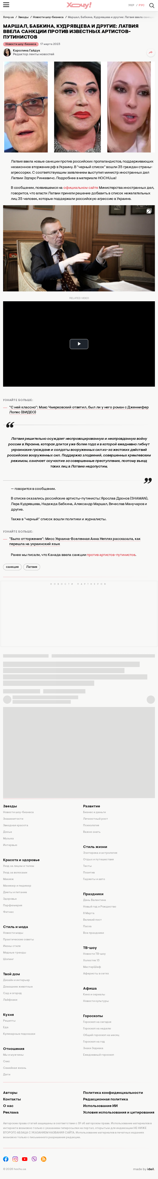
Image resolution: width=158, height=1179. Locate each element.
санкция (12, 567)
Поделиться (151, 52)
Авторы (10, 1093)
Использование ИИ (100, 1106)
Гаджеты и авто (94, 879)
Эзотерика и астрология (100, 853)
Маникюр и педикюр (17, 886)
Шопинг (8, 959)
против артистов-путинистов (111, 555)
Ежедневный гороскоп (98, 1055)
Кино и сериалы (94, 994)
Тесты (87, 866)
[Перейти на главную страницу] (79, 5)
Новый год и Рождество (99, 906)
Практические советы (18, 939)
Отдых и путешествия (98, 859)
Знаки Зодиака (93, 1048)
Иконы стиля (12, 946)
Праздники (93, 894)
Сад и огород (12, 993)
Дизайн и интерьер (16, 980)
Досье (7, 832)
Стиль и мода (15, 927)
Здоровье (10, 899)
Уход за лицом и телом (18, 866)
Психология (91, 825)
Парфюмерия (12, 905)
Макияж (8, 879)
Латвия (31, 567)
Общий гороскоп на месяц (101, 1035)
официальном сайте (80, 188)
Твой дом (11, 974)
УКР (131, 5)
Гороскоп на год (94, 1041)
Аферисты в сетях (96, 973)
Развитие (91, 806)
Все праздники (93, 933)
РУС (142, 5)
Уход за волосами (15, 872)
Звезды (10, 806)
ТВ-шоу (90, 948)
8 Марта (88, 913)
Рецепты (9, 1021)
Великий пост (92, 920)
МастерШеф (92, 967)
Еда (5, 1027)
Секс (6, 1061)
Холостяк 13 (91, 960)
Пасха (87, 926)
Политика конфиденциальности (113, 1093)
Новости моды (13, 933)
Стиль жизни (95, 847)
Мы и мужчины (13, 1055)
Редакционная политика (105, 1099)
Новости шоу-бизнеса (21, 44)
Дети (6, 1074)
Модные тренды (14, 952)
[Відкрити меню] (6, 5)
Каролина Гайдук (26, 50)
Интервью (10, 845)
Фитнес (8, 912)
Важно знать (92, 832)
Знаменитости (13, 819)
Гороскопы (93, 1016)
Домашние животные (18, 986)
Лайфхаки (10, 1000)
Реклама (11, 1113)
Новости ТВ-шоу (94, 954)
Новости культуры (96, 1001)
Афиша (90, 989)
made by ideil (144, 1169)
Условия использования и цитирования (118, 1113)
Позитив (89, 872)
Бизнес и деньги (94, 812)
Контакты (12, 1099)
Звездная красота (15, 825)
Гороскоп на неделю (97, 1028)
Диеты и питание (15, 892)
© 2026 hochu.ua (14, 1169)
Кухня (8, 1015)
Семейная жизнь (14, 1068)
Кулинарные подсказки (19, 1034)
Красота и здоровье (21, 860)
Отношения (13, 1049)
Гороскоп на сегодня (97, 1022)
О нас (8, 1106)
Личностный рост (95, 819)
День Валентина (94, 900)
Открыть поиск (152, 5)
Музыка (8, 838)
